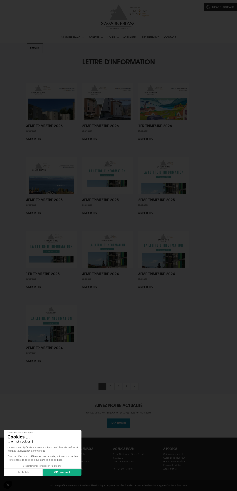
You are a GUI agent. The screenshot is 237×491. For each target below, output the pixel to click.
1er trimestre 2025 (43, 274)
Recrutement (150, 37)
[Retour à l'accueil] (124, 16)
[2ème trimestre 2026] (107, 104)
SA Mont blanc (71, 37)
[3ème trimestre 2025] (107, 171)
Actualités (129, 37)
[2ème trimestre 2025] (163, 175)
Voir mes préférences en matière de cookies (72, 485)
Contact (170, 37)
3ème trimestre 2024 (156, 274)
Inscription (118, 423)
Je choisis (23, 472)
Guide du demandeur (174, 461)
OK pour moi (62, 472)
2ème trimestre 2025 (156, 200)
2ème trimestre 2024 (44, 348)
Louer (111, 37)
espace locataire (223, 7)
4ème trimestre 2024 (100, 274)
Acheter (94, 37)
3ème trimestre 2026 (44, 126)
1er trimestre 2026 (155, 126)
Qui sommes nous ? (173, 454)
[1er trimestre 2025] (51, 246)
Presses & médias (172, 465)
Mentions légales (157, 485)
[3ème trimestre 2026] (51, 111)
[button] (7, 484)
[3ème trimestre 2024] (163, 250)
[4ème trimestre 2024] (107, 254)
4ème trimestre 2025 (44, 200)
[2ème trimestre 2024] (51, 330)
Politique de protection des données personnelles (121, 485)
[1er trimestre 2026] (163, 103)
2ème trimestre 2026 (100, 126)
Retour (34, 48)
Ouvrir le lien (33, 139)
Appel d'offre (170, 469)
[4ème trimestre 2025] (51, 182)
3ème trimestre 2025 (100, 200)
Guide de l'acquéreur (174, 458)
